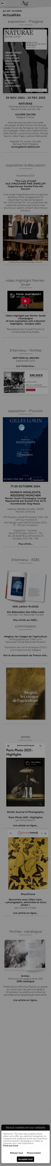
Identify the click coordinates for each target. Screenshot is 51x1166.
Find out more (10, 1145)
